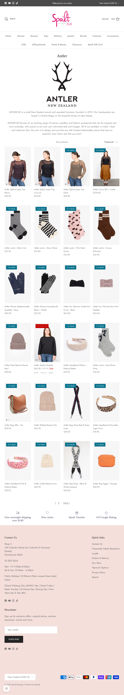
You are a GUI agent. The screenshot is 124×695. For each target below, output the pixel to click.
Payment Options (100, 567)
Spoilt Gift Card (95, 44)
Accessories (113, 35)
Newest (20, 35)
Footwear (97, 35)
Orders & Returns (100, 558)
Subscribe (13, 639)
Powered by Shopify (32, 684)
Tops (46, 35)
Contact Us (97, 544)
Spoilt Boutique (17, 684)
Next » (66, 503)
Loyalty (95, 553)
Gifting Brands (39, 44)
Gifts (24, 44)
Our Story (96, 563)
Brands (83, 35)
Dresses (34, 35)
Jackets (71, 35)
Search (95, 577)
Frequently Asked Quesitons (105, 548)
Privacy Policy (98, 572)
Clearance (77, 44)
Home (8, 35)
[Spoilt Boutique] (62, 19)
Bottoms (58, 35)
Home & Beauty (59, 44)
